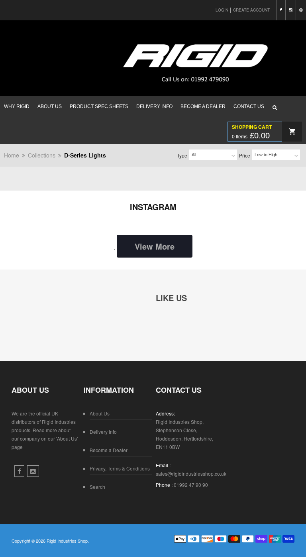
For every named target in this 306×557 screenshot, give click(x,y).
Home (11, 155)
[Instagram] (290, 10)
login (222, 10)
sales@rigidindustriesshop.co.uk (191, 473)
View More (155, 246)
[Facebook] (280, 10)
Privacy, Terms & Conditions (120, 468)
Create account (251, 10)
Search (97, 486)
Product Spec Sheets (99, 106)
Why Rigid (16, 106)
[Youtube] (301, 10)
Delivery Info (154, 106)
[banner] (153, 84)
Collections (41, 155)
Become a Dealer (203, 106)
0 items (251, 135)
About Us (49, 106)
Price (244, 155)
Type (182, 155)
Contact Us (248, 106)
